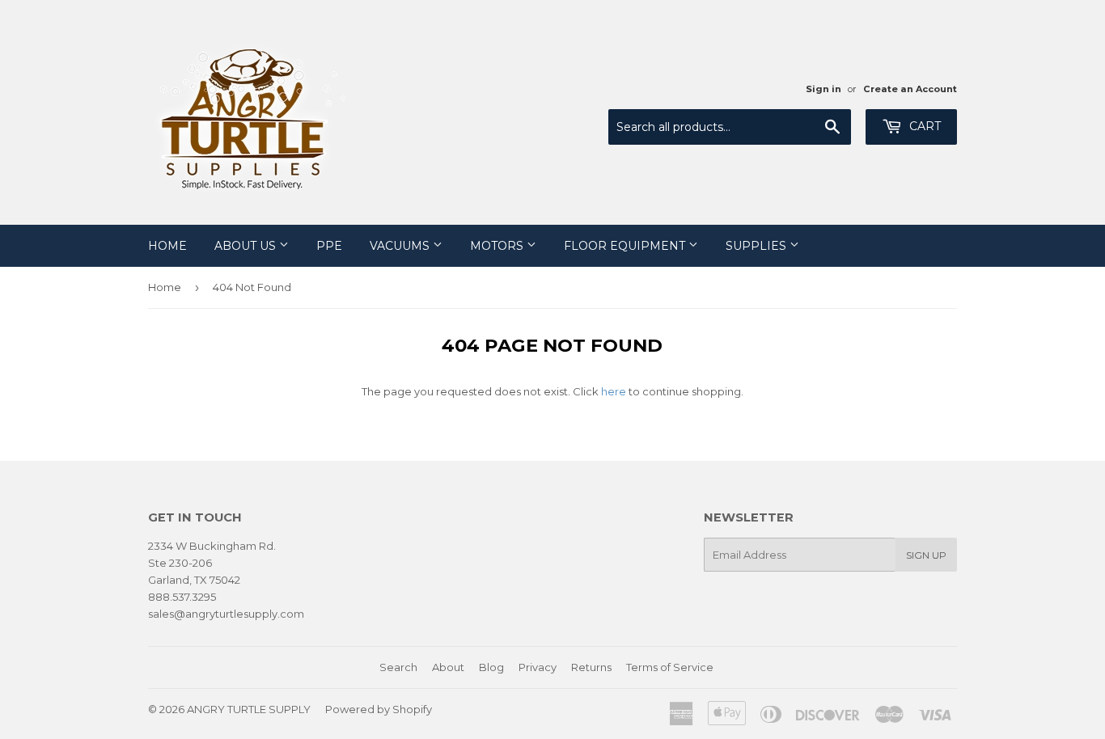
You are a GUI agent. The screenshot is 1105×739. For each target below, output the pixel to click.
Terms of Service (669, 667)
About (448, 667)
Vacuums (401, 246)
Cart (923, 126)
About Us (246, 246)
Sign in (823, 89)
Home (167, 246)
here (613, 391)
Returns (591, 667)
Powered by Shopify (378, 709)
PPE (329, 246)
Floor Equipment (626, 246)
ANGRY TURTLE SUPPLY (249, 709)
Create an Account (910, 89)
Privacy (538, 667)
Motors (498, 246)
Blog (491, 667)
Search (398, 667)
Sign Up (926, 555)
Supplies (758, 246)
